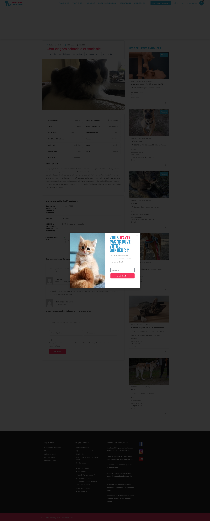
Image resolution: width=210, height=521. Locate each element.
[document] (105, 260)
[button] (137, 236)
